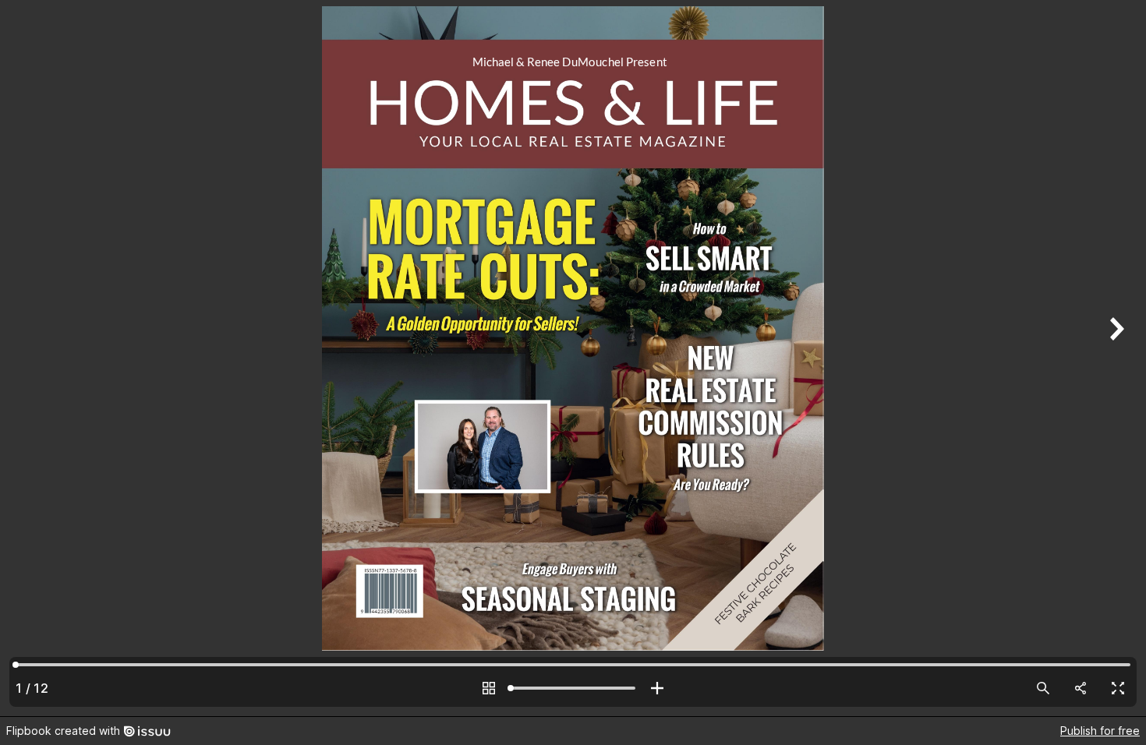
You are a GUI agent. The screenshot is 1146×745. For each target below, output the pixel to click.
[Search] (1043, 688)
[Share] (1080, 688)
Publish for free (1100, 730)
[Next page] (1115, 358)
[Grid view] (488, 688)
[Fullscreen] (1118, 688)
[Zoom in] (657, 688)
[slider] (573, 688)
